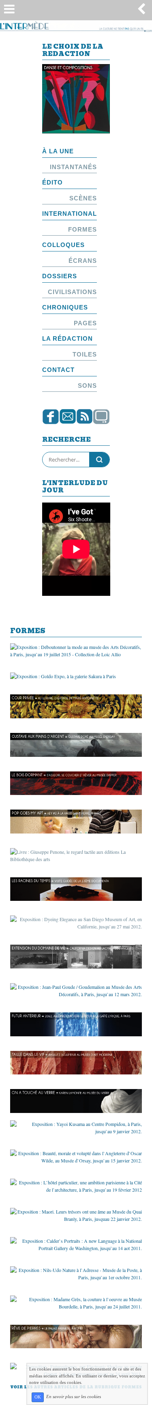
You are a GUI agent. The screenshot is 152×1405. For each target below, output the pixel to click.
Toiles (85, 354)
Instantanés (73, 166)
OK (37, 1397)
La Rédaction (67, 338)
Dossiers (59, 276)
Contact (58, 369)
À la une (58, 151)
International (69, 213)
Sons (87, 385)
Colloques (63, 244)
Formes (82, 229)
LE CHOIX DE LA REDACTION (72, 51)
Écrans (83, 260)
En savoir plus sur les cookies (73, 1396)
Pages (85, 323)
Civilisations (72, 291)
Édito (52, 182)
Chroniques (65, 307)
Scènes (83, 198)
